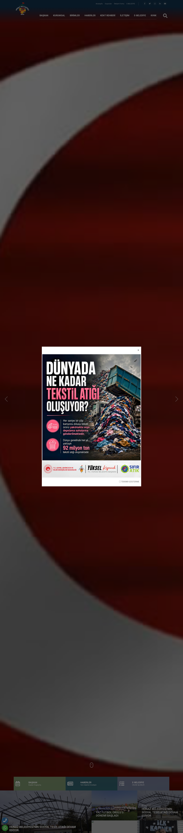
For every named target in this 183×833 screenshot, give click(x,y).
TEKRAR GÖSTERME (130, 481)
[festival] (91, 416)
